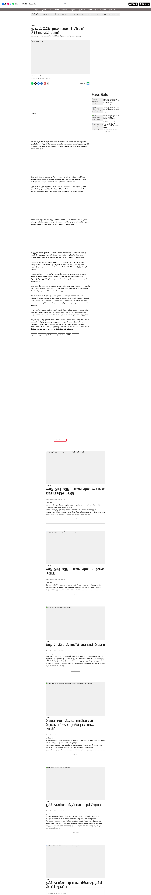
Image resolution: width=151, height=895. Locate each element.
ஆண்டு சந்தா (112, 10)
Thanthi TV (32, 4)
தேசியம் (44, 10)
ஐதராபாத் (41, 335)
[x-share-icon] (35, 84)
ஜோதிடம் (74, 10)
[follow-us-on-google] (88, 83)
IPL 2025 (61, 335)
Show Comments (60, 440)
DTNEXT (24, 4)
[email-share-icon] (45, 84)
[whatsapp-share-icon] (32, 84)
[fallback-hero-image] (97, 101)
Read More (75, 519)
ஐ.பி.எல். (75, 335)
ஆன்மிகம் (82, 10)
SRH (68, 335)
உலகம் (51, 10)
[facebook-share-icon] (38, 84)
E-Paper (17, 4)
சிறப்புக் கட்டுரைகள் (100, 10)
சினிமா (57, 10)
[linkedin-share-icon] (41, 84)
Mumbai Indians (52, 335)
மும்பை (34, 335)
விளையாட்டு (65, 10)
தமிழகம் (37, 10)
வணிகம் (89, 10)
